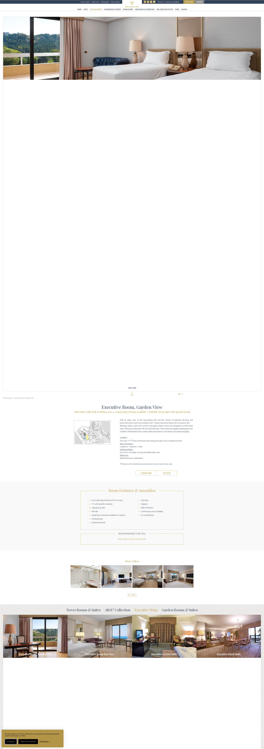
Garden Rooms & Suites (180, 609)
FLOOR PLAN (146, 473)
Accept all (10, 741)
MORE (35, 636)
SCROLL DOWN (132, 388)
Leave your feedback (172, 2)
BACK (133, 595)
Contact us (161, 2)
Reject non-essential (28, 741)
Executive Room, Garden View (24, 398)
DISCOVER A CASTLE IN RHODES (132, 539)
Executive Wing (146, 609)
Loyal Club (95, 2)
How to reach (85, 2)
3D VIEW (166, 473)
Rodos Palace (7, 398)
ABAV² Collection (117, 609)
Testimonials (105, 2)
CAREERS (199, 2)
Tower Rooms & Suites (83, 609)
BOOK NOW (189, 2)
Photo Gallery (115, 2)
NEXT (179, 394)
